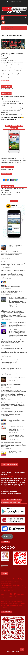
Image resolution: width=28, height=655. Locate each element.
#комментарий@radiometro (11, 585)
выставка (12, 599)
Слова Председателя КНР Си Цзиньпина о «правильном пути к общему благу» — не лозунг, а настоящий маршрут (12, 361)
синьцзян (15, 603)
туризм (16, 605)
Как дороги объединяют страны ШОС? (12, 373)
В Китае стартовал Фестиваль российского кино (17, 378)
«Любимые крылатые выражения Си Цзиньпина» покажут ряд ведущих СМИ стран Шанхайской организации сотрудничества (12, 341)
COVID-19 (3, 587)
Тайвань (22, 594)
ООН (21, 591)
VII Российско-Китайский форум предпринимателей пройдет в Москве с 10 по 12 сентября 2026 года (16, 428)
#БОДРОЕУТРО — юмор (15, 451)
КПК (25, 587)
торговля (12, 605)
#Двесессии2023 (15, 581)
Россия (12, 594)
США (18, 594)
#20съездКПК (5, 579)
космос (11, 601)
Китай (7, 590)
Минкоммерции (16, 591)
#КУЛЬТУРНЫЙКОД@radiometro (10, 286)
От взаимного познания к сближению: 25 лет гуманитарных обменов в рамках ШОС (13, 367)
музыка (19, 601)
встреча (7, 599)
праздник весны (7, 603)
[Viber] (13, 180)
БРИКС (14, 587)
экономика (4, 607)
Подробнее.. (5, 80)
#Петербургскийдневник (6, 583)
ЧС (9, 597)
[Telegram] (17, 180)
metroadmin (4, 60)
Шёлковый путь (18, 597)
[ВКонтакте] (4, 180)
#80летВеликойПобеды (16, 579)
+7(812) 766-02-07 (7, 188)
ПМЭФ (24, 591)
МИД (11, 591)
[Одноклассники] (6, 180)
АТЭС (10, 587)
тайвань (7, 605)
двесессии (4, 601)
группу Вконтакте (8, 169)
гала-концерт (18, 599)
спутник (3, 605)
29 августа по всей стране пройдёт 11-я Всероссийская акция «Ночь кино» (16, 437)
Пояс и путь (4, 594)
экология (20, 605)
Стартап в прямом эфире (15, 245)
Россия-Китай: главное (5, 41)
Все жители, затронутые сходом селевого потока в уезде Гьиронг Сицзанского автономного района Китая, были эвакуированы (12, 413)
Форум (3, 597)
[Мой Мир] (8, 180)
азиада (3, 599)
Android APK (7, 536)
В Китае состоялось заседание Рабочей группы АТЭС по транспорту (11, 292)
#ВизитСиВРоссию (6, 581)
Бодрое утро (20, 587)
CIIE (22, 585)
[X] (11, 180)
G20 (7, 587)
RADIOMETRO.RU (7, 476)
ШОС (12, 597)
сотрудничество (20, 603)
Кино (2, 591)
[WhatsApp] (15, 180)
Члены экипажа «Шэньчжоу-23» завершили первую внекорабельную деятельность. (17, 324)
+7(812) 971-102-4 (7, 192)
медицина (15, 601)
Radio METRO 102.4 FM (7, 88)
